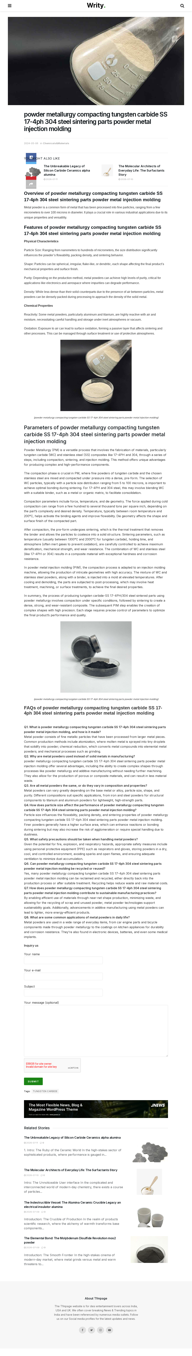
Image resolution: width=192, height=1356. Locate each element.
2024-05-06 (31, 143)
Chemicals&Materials (56, 143)
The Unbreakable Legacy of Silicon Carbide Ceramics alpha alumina (67, 170)
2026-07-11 (51, 179)
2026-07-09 (32, 1212)
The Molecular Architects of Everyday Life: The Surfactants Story (141, 170)
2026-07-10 (126, 179)
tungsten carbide (45, 1091)
